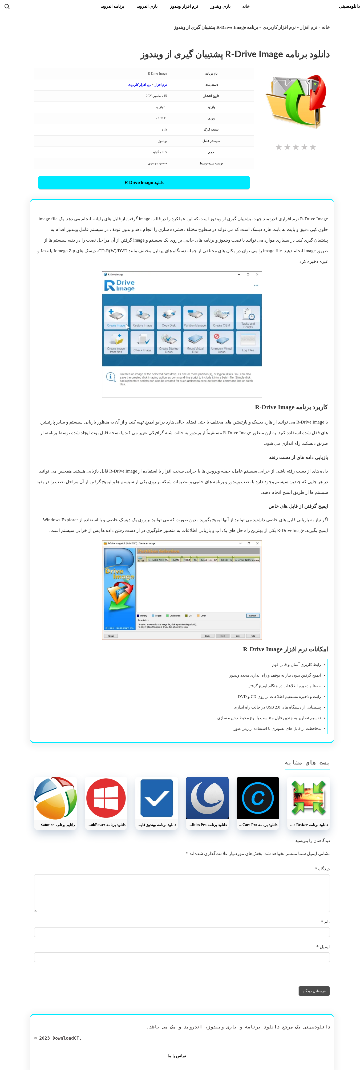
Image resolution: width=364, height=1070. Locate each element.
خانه (246, 6)
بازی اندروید (147, 6)
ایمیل (323, 946)
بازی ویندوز (220, 6)
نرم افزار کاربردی (279, 27)
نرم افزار (308, 27)
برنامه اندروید (112, 6)
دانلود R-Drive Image (144, 182)
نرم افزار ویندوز (184, 6)
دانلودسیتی (349, 6)
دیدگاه (322, 868)
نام (325, 921)
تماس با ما (177, 1055)
